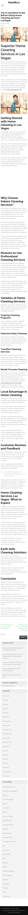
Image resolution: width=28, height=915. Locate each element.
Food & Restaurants (8, 824)
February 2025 (6, 771)
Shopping (5, 879)
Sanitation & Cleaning (8, 871)
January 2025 (6, 776)
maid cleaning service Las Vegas (11, 383)
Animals (5, 795)
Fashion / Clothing (7, 816)
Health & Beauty (7, 833)
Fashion (5, 812)
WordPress (17, 912)
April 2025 (5, 763)
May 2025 (5, 759)
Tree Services (6, 896)
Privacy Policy (15, 908)
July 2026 (5, 700)
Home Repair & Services (9, 841)
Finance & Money (7, 820)
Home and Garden (7, 837)
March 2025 (6, 767)
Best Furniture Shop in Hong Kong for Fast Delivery (7, 626)
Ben (3, 25)
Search (3, 634)
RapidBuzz (14, 2)
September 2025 (7, 742)
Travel (4, 892)
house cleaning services (14, 89)
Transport (5, 888)
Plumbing (5, 862)
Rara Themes (21, 910)
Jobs (4, 846)
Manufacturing (6, 854)
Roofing (5, 867)
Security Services (7, 875)
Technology (6, 883)
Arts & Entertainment (8, 799)
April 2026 (5, 712)
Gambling (5, 829)
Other (4, 858)
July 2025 (5, 750)
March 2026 (6, 717)
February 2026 (6, 721)
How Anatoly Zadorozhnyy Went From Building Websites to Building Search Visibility (13, 656)
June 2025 (5, 755)
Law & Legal (6, 850)
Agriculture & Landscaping (10, 791)
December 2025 (7, 729)
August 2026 (6, 696)
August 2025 (6, 746)
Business (5, 803)
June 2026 (5, 704)
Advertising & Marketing (9, 787)
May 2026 (5, 708)
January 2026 (6, 725)
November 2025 (7, 734)
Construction (6, 808)
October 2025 (6, 738)
